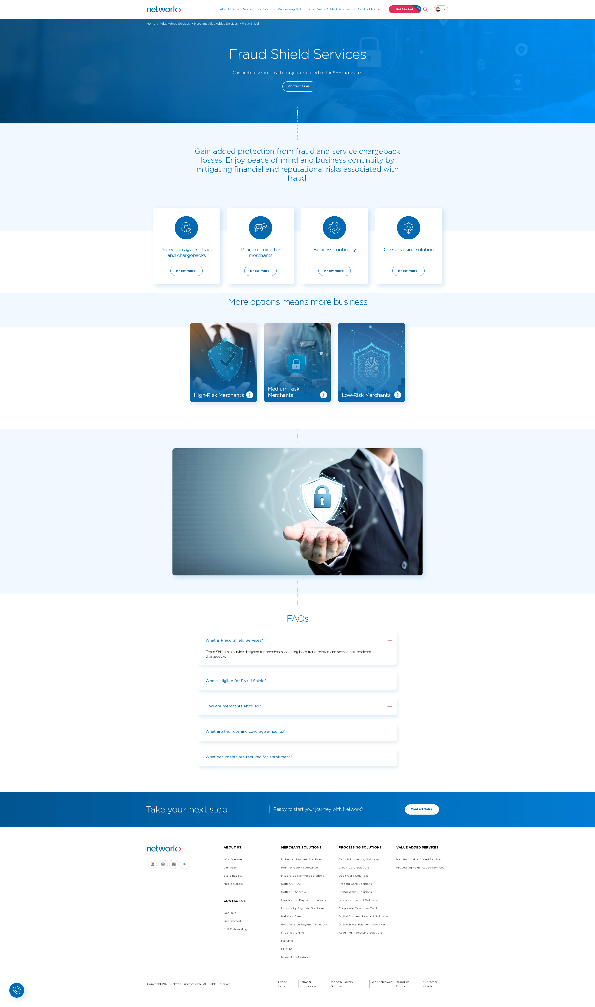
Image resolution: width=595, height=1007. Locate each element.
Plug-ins (286, 949)
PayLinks (287, 940)
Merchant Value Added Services (216, 23)
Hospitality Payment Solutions (302, 908)
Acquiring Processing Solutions (361, 932)
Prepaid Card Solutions (355, 883)
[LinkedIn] (152, 864)
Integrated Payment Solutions (302, 875)
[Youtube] (184, 864)
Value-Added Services (175, 23)
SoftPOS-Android (293, 892)
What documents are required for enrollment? (248, 757)
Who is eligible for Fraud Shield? (235, 681)
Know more (186, 271)
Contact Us (366, 9)
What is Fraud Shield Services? (234, 640)
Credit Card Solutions (354, 867)
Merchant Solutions (256, 9)
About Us (227, 9)
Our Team (231, 867)
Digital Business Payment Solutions (363, 916)
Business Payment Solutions (358, 900)
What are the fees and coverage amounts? (245, 731)
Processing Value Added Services (420, 867)
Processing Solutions (294, 9)
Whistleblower (382, 982)
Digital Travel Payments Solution (362, 924)
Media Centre (233, 883)
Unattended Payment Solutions (303, 900)
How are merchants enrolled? (233, 706)
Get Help (230, 913)
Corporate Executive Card (358, 908)
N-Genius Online (292, 932)
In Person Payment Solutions (301, 859)
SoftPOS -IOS (291, 883)
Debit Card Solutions (353, 875)
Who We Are (233, 859)
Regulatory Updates (295, 957)
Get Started (404, 9)
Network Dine (291, 916)
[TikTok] (173, 864)
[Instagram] (163, 864)
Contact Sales (299, 86)
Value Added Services (334, 9)
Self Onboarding (235, 929)
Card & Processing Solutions (359, 859)
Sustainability (233, 875)
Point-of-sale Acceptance (299, 867)
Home (151, 23)
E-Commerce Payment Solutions (304, 924)
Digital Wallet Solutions (355, 892)
